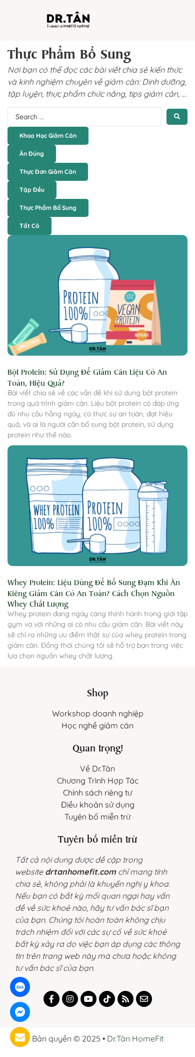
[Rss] (126, 999)
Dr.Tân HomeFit (135, 1038)
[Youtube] (88, 999)
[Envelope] (144, 999)
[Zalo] (20, 987)
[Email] (20, 1037)
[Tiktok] (107, 999)
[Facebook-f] (52, 999)
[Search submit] (177, 117)
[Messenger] (20, 1012)
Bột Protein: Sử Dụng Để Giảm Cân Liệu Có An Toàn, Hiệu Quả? (87, 376)
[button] (166, 26)
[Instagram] (70, 999)
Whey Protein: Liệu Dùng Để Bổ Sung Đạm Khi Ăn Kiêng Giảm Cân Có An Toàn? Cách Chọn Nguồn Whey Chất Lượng (94, 592)
